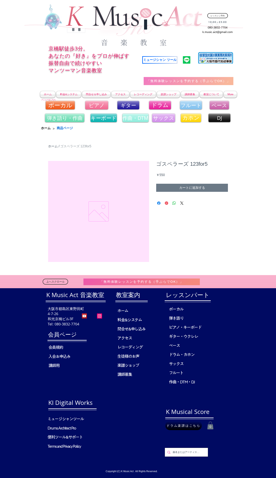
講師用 (53, 365)
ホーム (53, 146)
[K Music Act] (99, 316)
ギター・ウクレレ (183, 336)
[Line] (186, 60)
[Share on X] (181, 203)
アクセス (124, 338)
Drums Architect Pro (61, 428)
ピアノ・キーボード (185, 327)
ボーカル (176, 309)
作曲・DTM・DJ (182, 382)
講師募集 (124, 374)
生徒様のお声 (128, 356)
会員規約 (55, 347)
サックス (176, 364)
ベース (174, 345)
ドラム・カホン (181, 354)
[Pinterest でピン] (166, 203)
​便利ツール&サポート (65, 437)
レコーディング (130, 347)
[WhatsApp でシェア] (174, 203)
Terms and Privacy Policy (64, 446)
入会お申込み (59, 356)
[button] (210, 425)
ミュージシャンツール (65, 419)
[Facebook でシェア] (158, 203)
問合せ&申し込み (131, 329)
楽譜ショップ (128, 365)
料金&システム (129, 320)
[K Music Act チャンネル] (84, 316)
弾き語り (176, 318)
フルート (176, 373)
